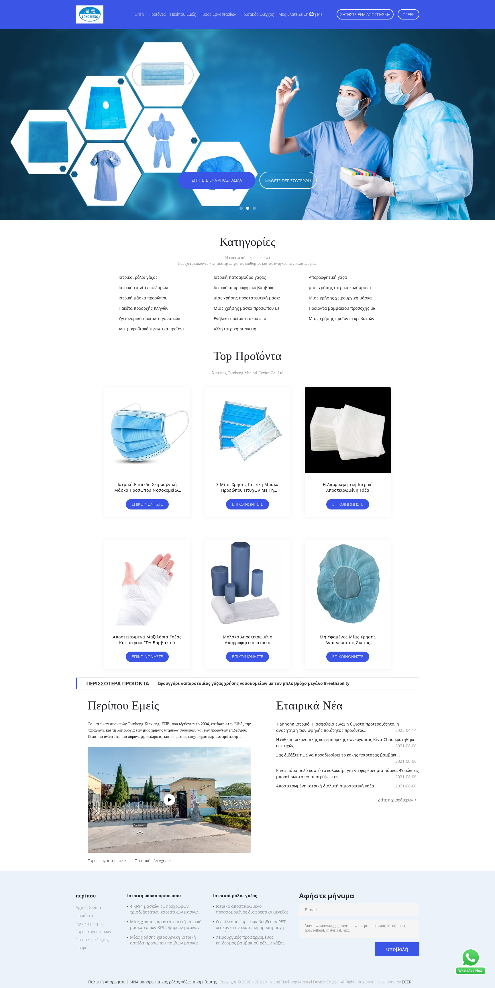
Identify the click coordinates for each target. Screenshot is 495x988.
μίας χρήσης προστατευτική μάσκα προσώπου (258, 298)
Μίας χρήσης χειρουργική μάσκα (340, 298)
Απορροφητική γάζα (328, 277)
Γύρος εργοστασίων (218, 14)
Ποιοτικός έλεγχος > (153, 860)
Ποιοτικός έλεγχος (257, 14)
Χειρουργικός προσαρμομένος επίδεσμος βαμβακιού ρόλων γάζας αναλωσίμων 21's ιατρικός (250, 940)
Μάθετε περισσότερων (403, 180)
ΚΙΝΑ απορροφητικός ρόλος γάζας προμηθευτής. (174, 982)
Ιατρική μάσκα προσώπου (143, 298)
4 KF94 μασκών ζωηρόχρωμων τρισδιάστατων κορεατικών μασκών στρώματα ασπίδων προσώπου (165, 909)
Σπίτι (139, 14)
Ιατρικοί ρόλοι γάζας (138, 277)
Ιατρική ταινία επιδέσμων (143, 287)
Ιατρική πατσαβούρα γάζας (240, 277)
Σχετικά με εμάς (90, 923)
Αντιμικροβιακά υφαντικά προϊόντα (153, 329)
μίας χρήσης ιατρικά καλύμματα (340, 287)
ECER (406, 982)
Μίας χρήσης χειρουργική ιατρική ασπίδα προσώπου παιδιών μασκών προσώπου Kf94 (165, 940)
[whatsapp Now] (470, 973)
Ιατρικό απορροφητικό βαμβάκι (244, 287)
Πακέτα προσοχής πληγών (143, 308)
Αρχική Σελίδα (88, 907)
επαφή (82, 947)
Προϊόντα (157, 14)
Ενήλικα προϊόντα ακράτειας (241, 318)
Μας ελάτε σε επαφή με (300, 14)
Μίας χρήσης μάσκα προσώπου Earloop (252, 308)
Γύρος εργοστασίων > (107, 860)
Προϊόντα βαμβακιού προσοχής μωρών (346, 308)
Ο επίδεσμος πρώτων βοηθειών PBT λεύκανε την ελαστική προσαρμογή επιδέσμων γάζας (251, 925)
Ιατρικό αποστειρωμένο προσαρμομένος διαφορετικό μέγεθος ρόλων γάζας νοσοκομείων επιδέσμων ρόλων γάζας (253, 909)
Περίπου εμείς (183, 14)
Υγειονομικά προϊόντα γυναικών (149, 318)
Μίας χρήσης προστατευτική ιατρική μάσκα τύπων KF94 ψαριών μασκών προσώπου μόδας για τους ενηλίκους (166, 925)
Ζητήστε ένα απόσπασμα (365, 14)
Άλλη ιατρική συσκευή (235, 329)
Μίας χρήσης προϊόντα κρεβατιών (341, 318)
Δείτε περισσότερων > (397, 800)
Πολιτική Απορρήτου (106, 982)
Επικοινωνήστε (147, 504)
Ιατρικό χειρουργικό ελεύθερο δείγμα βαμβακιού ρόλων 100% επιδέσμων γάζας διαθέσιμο (251, 683)
